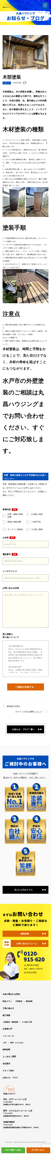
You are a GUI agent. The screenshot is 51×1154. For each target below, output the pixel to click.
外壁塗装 (19, 1001)
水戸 (5, 1043)
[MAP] (27, 1105)
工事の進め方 (8, 1008)
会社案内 (6, 1064)
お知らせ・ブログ (10, 1078)
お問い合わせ (39, 1150)
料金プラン (7, 1001)
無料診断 (25, 933)
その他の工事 (27, 1022)
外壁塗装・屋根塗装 (10, 1022)
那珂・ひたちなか (17, 1043)
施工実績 (6, 1015)
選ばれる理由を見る (23, 890)
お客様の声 (7, 1029)
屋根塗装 (29, 1001)
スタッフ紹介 (8, 1071)
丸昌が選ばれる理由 (11, 994)
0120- (34, 955)
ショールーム (8, 1036)
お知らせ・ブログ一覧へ (23, 729)
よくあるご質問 (9, 1057)
